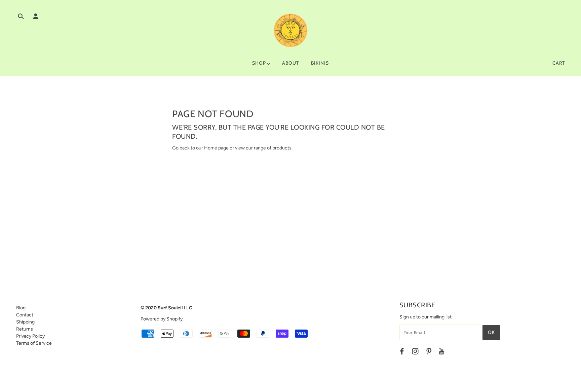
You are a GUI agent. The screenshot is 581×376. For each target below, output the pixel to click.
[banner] (290, 30)
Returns (24, 329)
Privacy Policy (30, 336)
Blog (21, 308)
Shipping (25, 322)
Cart (558, 63)
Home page (216, 148)
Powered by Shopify (162, 319)
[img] (20, 17)
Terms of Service (34, 343)
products (282, 148)
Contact (24, 315)
